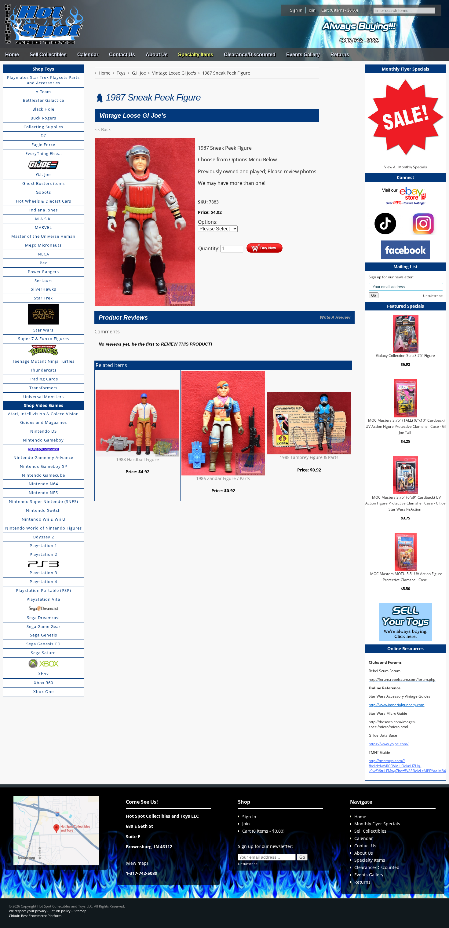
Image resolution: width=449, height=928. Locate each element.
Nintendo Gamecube (43, 475)
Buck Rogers (43, 118)
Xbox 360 (43, 682)
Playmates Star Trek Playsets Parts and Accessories (43, 80)
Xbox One (43, 691)
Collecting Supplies (43, 127)
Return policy (60, 910)
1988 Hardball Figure (137, 459)
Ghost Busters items (43, 183)
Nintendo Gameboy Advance (43, 457)
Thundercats (43, 370)
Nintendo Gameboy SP (43, 466)
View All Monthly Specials (405, 167)
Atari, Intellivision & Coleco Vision (43, 413)
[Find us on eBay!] (405, 195)
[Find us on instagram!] (423, 223)
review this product (186, 344)
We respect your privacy (27, 910)
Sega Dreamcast (43, 617)
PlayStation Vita (43, 599)
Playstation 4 (43, 581)
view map (137, 863)
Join (312, 10)
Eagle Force (43, 144)
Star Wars (43, 330)
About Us (157, 54)
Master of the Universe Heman (43, 236)
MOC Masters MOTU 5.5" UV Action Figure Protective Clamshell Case (406, 576)
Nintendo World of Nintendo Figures (43, 528)
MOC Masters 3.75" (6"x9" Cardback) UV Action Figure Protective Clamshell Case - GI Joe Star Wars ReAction (405, 503)
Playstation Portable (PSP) (43, 590)
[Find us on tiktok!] (385, 223)
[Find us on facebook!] (405, 249)
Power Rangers (43, 271)
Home (12, 54)
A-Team (43, 91)
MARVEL (43, 227)
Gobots (43, 192)
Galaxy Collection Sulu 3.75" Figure (405, 355)
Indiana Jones (43, 210)
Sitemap (80, 910)
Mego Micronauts (43, 245)
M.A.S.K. (43, 219)
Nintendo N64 (43, 483)
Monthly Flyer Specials (377, 824)
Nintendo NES (43, 492)
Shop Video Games (43, 405)
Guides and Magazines (43, 422)
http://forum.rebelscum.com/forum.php (402, 679)
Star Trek (43, 298)
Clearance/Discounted (250, 54)
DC (43, 135)
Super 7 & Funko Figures (43, 338)
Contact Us (122, 54)
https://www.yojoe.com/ (388, 744)
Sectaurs (44, 280)
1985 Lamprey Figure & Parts (309, 457)
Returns (339, 54)
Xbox (43, 674)
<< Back (103, 129)
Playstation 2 (43, 554)
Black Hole (43, 109)
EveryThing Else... (43, 153)
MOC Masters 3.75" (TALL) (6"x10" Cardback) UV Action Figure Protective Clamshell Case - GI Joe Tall (406, 426)
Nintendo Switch (43, 510)
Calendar (87, 54)
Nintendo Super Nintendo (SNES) (43, 501)
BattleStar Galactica (43, 100)
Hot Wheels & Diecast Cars (43, 201)
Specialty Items (195, 54)
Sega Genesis (43, 635)
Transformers (43, 388)
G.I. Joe (43, 174)
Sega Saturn (43, 652)
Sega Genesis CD (43, 644)
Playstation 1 (43, 545)
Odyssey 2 (43, 537)
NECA (43, 254)
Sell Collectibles (48, 54)
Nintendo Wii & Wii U (43, 519)
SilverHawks (43, 289)
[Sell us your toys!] (359, 26)
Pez (43, 263)
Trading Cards (43, 379)
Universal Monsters (43, 396)
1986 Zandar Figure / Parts (223, 478)
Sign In (296, 10)
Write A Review (335, 317)
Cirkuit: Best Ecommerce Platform (35, 915)
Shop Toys (43, 69)
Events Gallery (303, 54)
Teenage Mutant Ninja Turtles (43, 361)
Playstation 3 (43, 572)
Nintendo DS (43, 431)
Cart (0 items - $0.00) (339, 10)
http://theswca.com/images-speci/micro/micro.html (392, 724)
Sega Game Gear (43, 626)
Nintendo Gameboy (43, 440)
